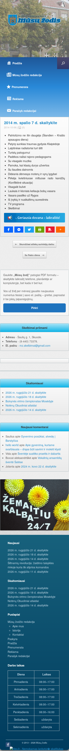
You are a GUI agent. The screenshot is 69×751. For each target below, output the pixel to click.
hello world (12, 445)
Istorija (16, 630)
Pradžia (12, 643)
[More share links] (60, 229)
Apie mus (18, 626)
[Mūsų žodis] (34, 19)
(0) (23, 127)
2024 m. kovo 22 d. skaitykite (38, 466)
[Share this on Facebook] (8, 229)
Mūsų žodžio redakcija (21, 622)
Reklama (13, 652)
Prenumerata (16, 647)
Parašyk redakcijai (19, 656)
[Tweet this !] (29, 229)
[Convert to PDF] (50, 229)
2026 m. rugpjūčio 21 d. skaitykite (26, 392)
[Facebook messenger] (18, 229)
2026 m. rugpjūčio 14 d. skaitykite (26, 410)
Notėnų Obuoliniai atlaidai (21, 405)
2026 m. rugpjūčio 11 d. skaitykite (28, 571)
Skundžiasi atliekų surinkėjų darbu (34, 244)
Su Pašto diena (34, 255)
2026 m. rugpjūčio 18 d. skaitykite (26, 397)
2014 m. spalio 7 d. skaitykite (30, 122)
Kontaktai (18, 634)
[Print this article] (39, 229)
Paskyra (12, 639)
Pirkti (34, 308)
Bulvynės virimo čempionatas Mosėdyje (29, 401)
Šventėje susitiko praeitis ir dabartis (39, 453)
